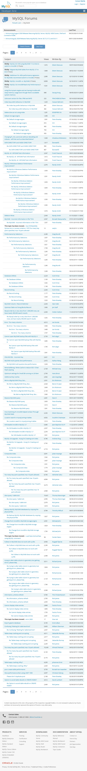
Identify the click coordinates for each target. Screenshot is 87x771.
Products (6, 732)
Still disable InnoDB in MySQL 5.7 (16, 425)
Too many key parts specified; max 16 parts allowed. (22, 475)
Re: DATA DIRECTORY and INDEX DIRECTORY (21, 146)
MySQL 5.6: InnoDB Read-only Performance (24, 85)
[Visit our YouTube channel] (12, 723)
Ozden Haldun (57, 312)
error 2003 (29, 619)
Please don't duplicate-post (16, 676)
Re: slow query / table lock (15, 499)
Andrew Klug (56, 439)
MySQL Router (40, 747)
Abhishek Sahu (57, 475)
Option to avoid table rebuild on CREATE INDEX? (21, 680)
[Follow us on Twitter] (8, 723)
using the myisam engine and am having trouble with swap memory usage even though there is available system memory (22, 92)
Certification (23, 738)
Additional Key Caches (12, 377)
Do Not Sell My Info (14, 767)
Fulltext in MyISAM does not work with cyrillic (20, 542)
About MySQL (76, 732)
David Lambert (57, 680)
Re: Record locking (13, 293)
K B (53, 116)
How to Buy (73, 738)
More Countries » (36, 717)
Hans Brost (56, 373)
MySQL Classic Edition (9, 749)
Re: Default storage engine (15, 119)
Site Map (72, 747)
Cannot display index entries (14, 605)
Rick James (55, 435)
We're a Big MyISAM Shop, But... (15, 380)
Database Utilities (10, 276)
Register (82, 4)
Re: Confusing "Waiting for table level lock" (21, 630)
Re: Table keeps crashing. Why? (17, 666)
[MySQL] (6, 4)
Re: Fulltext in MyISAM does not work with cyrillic (23, 545)
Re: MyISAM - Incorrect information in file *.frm (22, 223)
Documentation (60, 732)
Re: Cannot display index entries (17, 609)
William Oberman (58, 626)
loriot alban (56, 623)
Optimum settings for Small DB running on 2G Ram (22, 373)
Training (21, 736)
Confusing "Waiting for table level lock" (17, 626)
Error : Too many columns (13, 322)
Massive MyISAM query (12, 398)
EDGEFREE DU (57, 112)
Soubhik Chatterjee (58, 418)
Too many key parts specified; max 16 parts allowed (22, 647)
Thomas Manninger (58, 495)
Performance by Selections (13, 234)
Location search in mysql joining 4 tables (18, 418)
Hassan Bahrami (57, 102)
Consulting (22, 741)
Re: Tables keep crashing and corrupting (20, 637)
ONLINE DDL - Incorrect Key (14, 357)
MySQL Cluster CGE (8, 752)
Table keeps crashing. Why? (14, 662)
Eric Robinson (56, 380)
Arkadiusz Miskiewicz (59, 138)
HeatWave (5, 736)
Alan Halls (55, 304)
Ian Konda (55, 322)
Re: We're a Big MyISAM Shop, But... (18, 384)
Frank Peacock (57, 153)
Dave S (54, 398)
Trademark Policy (36, 767)
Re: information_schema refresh (17, 598)
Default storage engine (12, 116)
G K (53, 357)
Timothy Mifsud (57, 511)
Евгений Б (55, 143)
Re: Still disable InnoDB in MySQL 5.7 (19, 428)
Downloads (41, 732)
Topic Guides (57, 749)
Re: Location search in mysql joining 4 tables (21, 421)
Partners (72, 741)
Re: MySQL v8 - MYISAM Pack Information (21, 157)
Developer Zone (9, 11)
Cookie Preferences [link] (50, 767)
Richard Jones (56, 561)
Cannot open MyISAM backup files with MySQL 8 (21, 336)
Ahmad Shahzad (57, 647)
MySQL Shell (40, 744)
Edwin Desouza (57, 65)
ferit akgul (55, 336)
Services (23, 732)
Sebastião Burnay (58, 633)
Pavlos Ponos (56, 605)
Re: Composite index (14, 457)
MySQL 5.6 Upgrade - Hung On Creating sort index (21, 439)
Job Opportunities (75, 744)
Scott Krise (55, 276)
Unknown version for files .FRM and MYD (18, 98)
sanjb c (54, 228)
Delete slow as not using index (15, 112)
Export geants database (13, 623)
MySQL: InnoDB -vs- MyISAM (19, 81)
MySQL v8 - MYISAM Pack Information (17, 153)
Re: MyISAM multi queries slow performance (21, 364)
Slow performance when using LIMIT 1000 (19, 673)
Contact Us (73, 736)
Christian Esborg (57, 673)
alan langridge (57, 377)
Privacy (4, 767)
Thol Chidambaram (58, 595)
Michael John (56, 521)
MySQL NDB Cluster (42, 741)
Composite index (10, 454)
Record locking (9, 290)
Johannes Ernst (57, 662)
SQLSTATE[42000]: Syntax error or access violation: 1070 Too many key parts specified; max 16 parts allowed (22, 228)
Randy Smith (56, 165)
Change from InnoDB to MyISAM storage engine (21, 521)
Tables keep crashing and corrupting (17, 633)
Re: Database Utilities (14, 279)
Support (21, 744)
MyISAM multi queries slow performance (18, 361)
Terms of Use (25, 767)
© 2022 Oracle (18, 763)
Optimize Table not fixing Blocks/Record (18, 307)
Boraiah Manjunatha (59, 219)
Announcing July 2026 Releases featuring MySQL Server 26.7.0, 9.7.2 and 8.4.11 (31, 39)
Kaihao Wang (56, 361)
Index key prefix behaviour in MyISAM (17, 102)
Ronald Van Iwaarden (59, 669)
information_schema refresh (14, 595)
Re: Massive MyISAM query (16, 401)
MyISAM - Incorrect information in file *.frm (19, 219)
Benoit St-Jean (57, 384)
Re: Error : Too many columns (16, 326)
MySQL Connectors (59, 747)
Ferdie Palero (56, 537)
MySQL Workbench (42, 749)
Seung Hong (56, 93)
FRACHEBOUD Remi (58, 98)
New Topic (39, 46)
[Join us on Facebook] (4, 723)
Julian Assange (57, 454)
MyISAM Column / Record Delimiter (16, 304)
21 (36, 52)
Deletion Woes (9, 216)
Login (76, 4)
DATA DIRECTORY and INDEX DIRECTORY (18, 143)
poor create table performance (15, 669)
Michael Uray (56, 369)
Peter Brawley (57, 119)
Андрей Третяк (57, 542)
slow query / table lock (12, 495)
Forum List (16, 23)
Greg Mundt (56, 234)
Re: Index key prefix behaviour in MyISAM (21, 105)
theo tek (55, 619)
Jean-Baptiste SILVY (58, 425)
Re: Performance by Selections (17, 238)
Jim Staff (55, 307)
